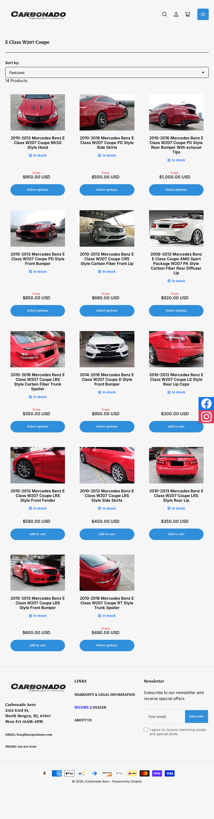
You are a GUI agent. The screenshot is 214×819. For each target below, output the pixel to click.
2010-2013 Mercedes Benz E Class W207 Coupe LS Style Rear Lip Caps (176, 379)
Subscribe (196, 716)
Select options (37, 190)
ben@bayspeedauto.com (34, 735)
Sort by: (12, 62)
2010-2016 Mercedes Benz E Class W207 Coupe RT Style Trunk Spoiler (107, 603)
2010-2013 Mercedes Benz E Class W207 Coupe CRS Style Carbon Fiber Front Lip (107, 259)
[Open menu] (203, 14)
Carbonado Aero (97, 781)
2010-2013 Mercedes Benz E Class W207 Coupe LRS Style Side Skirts (107, 495)
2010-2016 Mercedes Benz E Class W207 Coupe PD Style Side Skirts (107, 142)
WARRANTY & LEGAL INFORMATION (104, 695)
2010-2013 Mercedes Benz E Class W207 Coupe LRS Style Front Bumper (38, 603)
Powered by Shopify (127, 781)
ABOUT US (83, 720)
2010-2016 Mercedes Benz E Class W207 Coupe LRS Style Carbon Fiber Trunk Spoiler (38, 381)
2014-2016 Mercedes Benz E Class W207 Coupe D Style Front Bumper (107, 379)
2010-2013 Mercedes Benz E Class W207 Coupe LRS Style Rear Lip (176, 495)
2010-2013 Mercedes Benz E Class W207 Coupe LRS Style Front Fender (38, 495)
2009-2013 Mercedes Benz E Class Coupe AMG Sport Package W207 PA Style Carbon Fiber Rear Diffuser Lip (176, 263)
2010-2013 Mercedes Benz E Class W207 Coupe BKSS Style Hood (38, 142)
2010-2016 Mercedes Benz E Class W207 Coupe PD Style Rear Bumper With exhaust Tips (176, 144)
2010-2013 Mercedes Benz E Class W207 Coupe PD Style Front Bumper (38, 259)
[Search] (164, 14)
